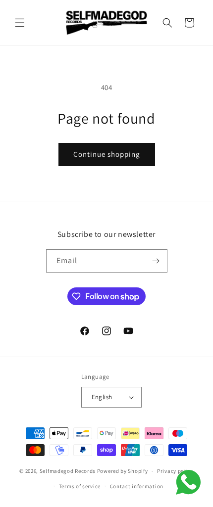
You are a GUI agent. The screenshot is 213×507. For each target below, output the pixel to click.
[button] (20, 23)
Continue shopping (106, 154)
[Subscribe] (156, 261)
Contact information (136, 486)
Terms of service (80, 486)
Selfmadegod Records (68, 470)
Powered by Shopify (122, 470)
